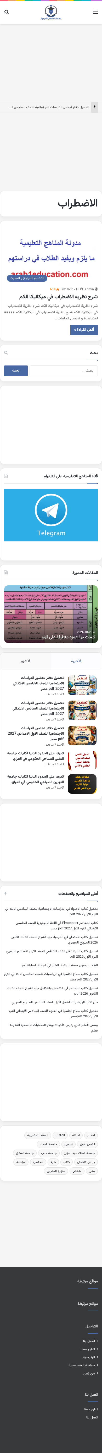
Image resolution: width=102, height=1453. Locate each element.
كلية (53, 1162)
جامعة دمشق (25, 1153)
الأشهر (25, 661)
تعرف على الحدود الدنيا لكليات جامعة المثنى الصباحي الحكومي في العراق (35, 756)
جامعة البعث (48, 1144)
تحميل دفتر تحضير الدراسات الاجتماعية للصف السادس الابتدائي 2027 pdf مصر (38, 708)
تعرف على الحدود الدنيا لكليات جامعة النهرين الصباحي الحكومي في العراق (35, 779)
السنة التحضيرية (37, 1135)
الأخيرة (76, 661)
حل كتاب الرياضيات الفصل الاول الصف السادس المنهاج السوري (55, 1002)
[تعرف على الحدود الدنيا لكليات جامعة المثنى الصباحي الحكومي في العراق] (82, 760)
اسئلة (76, 1135)
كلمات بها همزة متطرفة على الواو (68, 637)
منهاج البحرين (56, 1171)
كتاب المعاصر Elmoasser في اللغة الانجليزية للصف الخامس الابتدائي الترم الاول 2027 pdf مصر (57, 925)
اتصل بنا (89, 1341)
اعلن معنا (88, 1349)
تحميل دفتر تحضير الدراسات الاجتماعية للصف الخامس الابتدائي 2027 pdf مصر (38, 683)
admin (89, 289)
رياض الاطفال (86, 1162)
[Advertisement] (51, 62)
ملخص (77, 1171)
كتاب (66, 1162)
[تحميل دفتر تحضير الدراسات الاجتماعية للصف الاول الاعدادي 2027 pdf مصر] (82, 735)
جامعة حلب (49, 1153)
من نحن (89, 1373)
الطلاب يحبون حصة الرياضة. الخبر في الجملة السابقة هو (60, 965)
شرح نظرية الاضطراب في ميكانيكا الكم (58, 297)
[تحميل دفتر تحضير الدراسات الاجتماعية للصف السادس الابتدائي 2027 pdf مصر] (82, 710)
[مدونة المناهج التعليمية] (51, 12)
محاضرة (38, 1162)
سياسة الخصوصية (82, 1365)
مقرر (92, 1171)
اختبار (91, 1135)
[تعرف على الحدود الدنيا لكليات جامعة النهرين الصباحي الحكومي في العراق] (82, 784)
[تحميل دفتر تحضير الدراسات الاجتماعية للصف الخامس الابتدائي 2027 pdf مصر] (82, 685)
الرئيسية (89, 1357)
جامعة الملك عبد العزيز (79, 1153)
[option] (51, 614)
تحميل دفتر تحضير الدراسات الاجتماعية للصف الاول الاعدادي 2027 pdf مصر (36, 733)
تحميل (68, 1144)
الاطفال (60, 1135)
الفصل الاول (87, 1144)
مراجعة (21, 1162)
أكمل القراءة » (84, 330)
